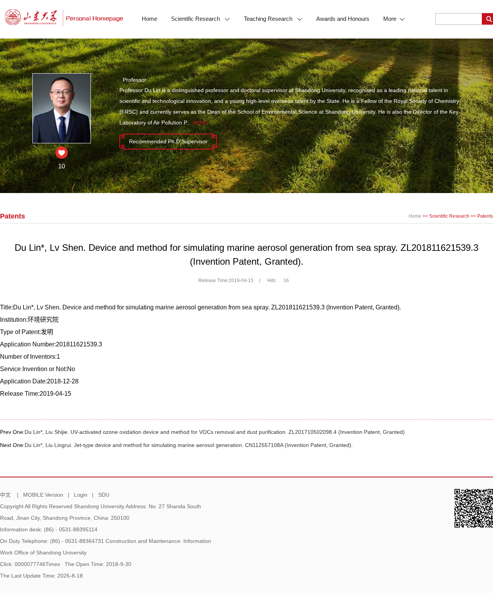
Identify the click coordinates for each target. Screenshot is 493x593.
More (389, 18)
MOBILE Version (43, 495)
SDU (103, 495)
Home (149, 18)
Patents (485, 216)
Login (80, 495)
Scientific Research (196, 18)
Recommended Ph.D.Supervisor (168, 141)
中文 (5, 495)
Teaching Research (269, 18)
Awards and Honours (342, 18)
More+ (201, 123)
